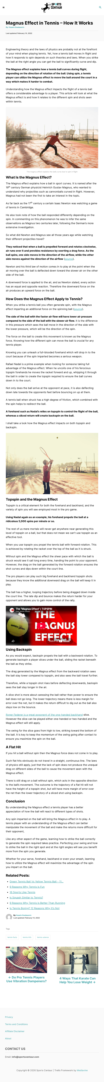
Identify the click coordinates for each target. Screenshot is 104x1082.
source (69, 258)
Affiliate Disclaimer (14, 1031)
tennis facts (12, 937)
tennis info (27, 937)
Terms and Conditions (16, 1024)
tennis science (43, 937)
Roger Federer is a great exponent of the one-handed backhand (44, 714)
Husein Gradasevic (16, 27)
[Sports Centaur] (52, 7)
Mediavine (82, 1070)
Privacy (9, 1017)
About (8, 1038)
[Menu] (4, 8)
